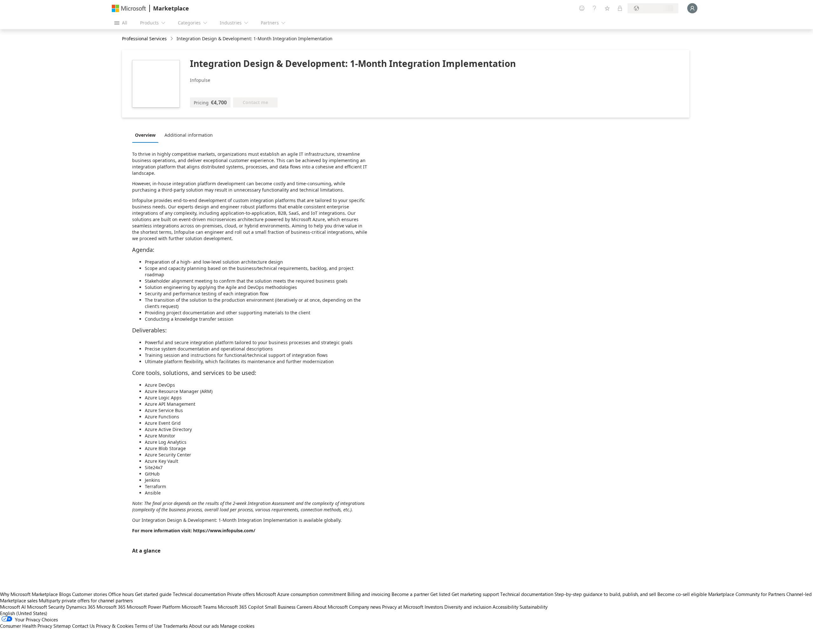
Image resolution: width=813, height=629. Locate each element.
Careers (304, 607)
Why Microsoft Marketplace (29, 594)
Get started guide (153, 594)
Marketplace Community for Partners (746, 594)
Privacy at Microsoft (402, 607)
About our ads (204, 626)
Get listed (440, 594)
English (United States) (23, 613)
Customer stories (89, 594)
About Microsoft (330, 607)
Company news (365, 607)
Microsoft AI (13, 607)
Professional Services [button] (144, 39)
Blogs (65, 594)
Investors (434, 607)
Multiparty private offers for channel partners (86, 600)
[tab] (147, 135)
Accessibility (505, 607)
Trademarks (175, 626)
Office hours (121, 594)
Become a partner (410, 594)
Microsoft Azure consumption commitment (301, 594)
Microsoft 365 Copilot (241, 607)
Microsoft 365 (111, 607)
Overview (145, 135)
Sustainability (534, 607)
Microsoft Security (46, 607)
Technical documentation (199, 594)
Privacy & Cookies (114, 626)
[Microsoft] (129, 8)
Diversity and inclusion (467, 607)
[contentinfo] (172, 38)
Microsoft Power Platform (153, 607)
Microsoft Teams (199, 607)
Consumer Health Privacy (26, 626)
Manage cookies (237, 626)
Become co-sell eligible (682, 594)
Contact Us (83, 626)
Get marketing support (475, 594)
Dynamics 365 (80, 607)
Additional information (189, 135)
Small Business (280, 607)
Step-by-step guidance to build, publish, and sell (605, 594)
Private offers (241, 594)
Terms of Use (148, 626)
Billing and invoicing (368, 594)
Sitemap (62, 626)
